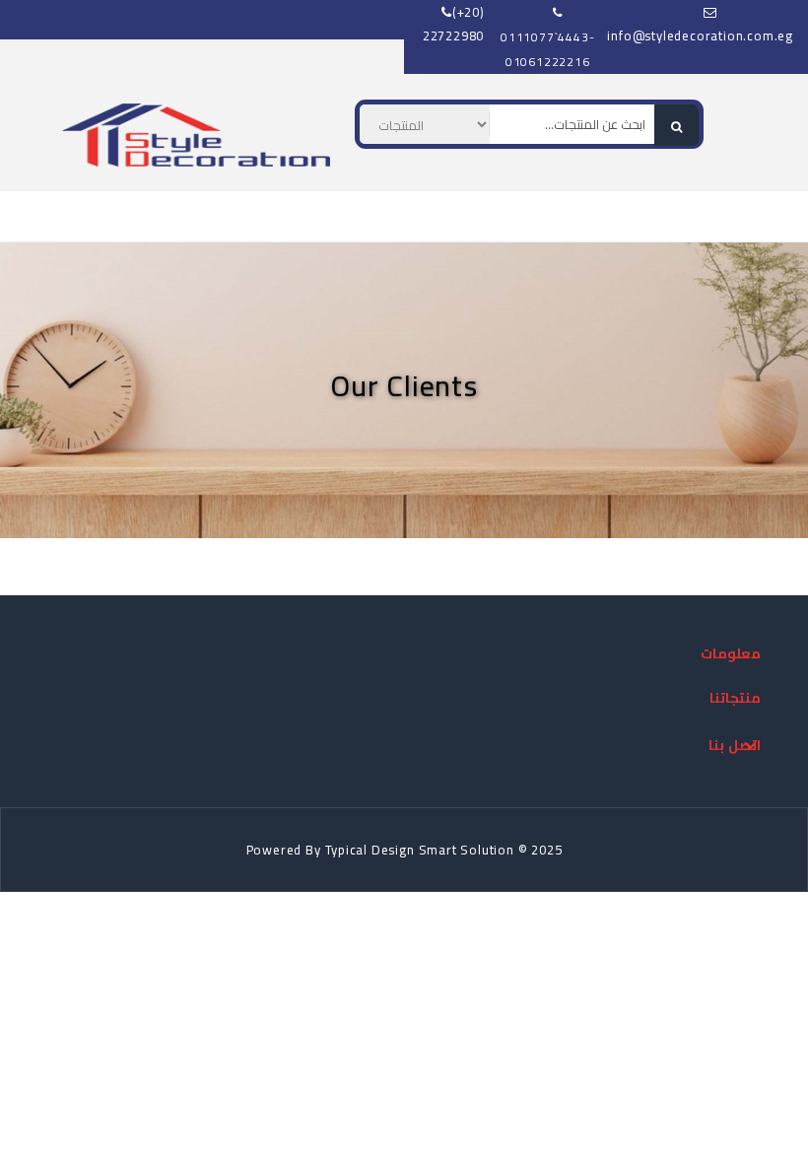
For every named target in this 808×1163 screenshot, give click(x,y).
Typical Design (370, 849)
